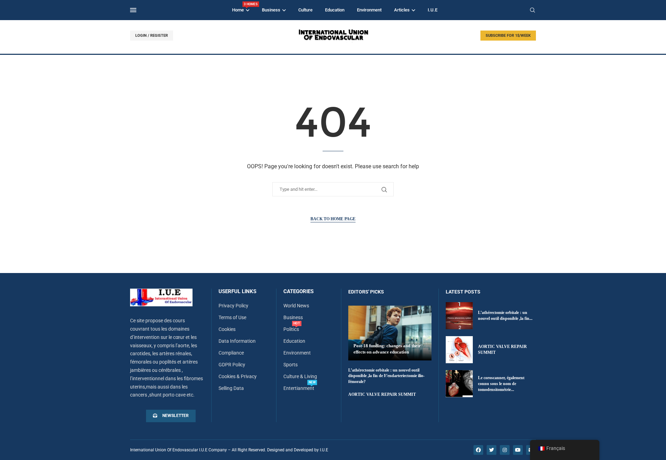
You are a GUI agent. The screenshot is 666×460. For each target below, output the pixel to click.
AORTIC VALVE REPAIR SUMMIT (382, 394)
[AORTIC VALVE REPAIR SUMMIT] (459, 349)
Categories (298, 291)
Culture (305, 9)
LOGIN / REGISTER (151, 35)
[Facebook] (478, 450)
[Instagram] (505, 450)
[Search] (532, 10)
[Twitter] (491, 450)
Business (271, 9)
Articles (402, 9)
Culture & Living (300, 376)
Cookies (227, 329)
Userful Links (237, 291)
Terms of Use (232, 317)
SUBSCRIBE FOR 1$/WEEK (508, 35)
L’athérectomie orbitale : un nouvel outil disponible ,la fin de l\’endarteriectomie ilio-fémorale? (386, 376)
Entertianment (298, 388)
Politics (291, 329)
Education (334, 9)
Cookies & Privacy (238, 376)
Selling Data (231, 388)
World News (296, 305)
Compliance (231, 352)
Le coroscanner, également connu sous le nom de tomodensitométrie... (501, 383)
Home (240, 7)
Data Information (237, 341)
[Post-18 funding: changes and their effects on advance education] (390, 333)
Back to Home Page (333, 218)
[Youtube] (518, 450)
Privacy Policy (233, 305)
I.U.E (432, 9)
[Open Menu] (133, 10)
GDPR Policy (232, 364)
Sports (290, 364)
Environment (369, 9)
